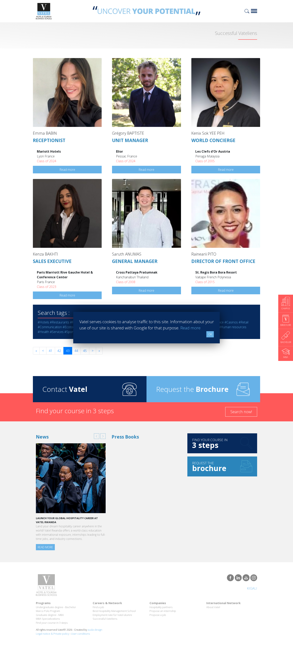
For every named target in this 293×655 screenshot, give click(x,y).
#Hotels (43, 322)
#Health (43, 332)
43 (68, 351)
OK (210, 334)
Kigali (252, 588)
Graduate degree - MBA (50, 615)
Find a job (98, 607)
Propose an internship (162, 611)
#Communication (50, 327)
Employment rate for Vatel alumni (112, 615)
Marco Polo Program (48, 611)
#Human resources (232, 327)
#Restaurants (59, 322)
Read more (67, 169)
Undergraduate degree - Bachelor (56, 607)
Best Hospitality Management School (114, 611)
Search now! (241, 411)
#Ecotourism (72, 327)
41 (50, 351)
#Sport (69, 332)
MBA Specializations (48, 618)
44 (76, 351)
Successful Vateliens (105, 618)
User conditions (80, 633)
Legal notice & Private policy (52, 633)
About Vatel (213, 607)
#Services (57, 332)
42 (59, 351)
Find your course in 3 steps (52, 622)
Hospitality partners (160, 607)
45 (85, 351)
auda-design (95, 629)
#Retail (243, 322)
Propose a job (157, 615)
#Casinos (231, 322)
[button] (96, 436)
